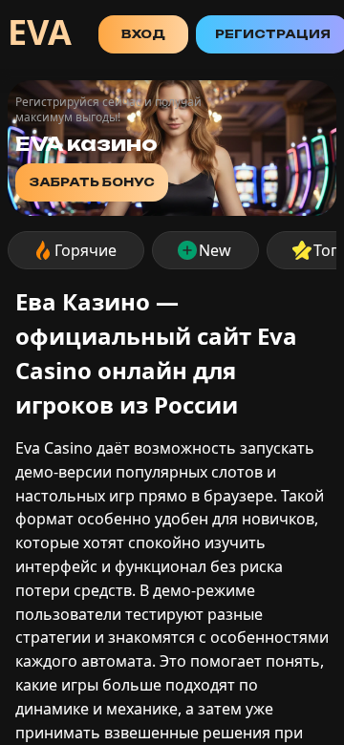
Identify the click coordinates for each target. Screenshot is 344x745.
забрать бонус (92, 182)
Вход (143, 34)
